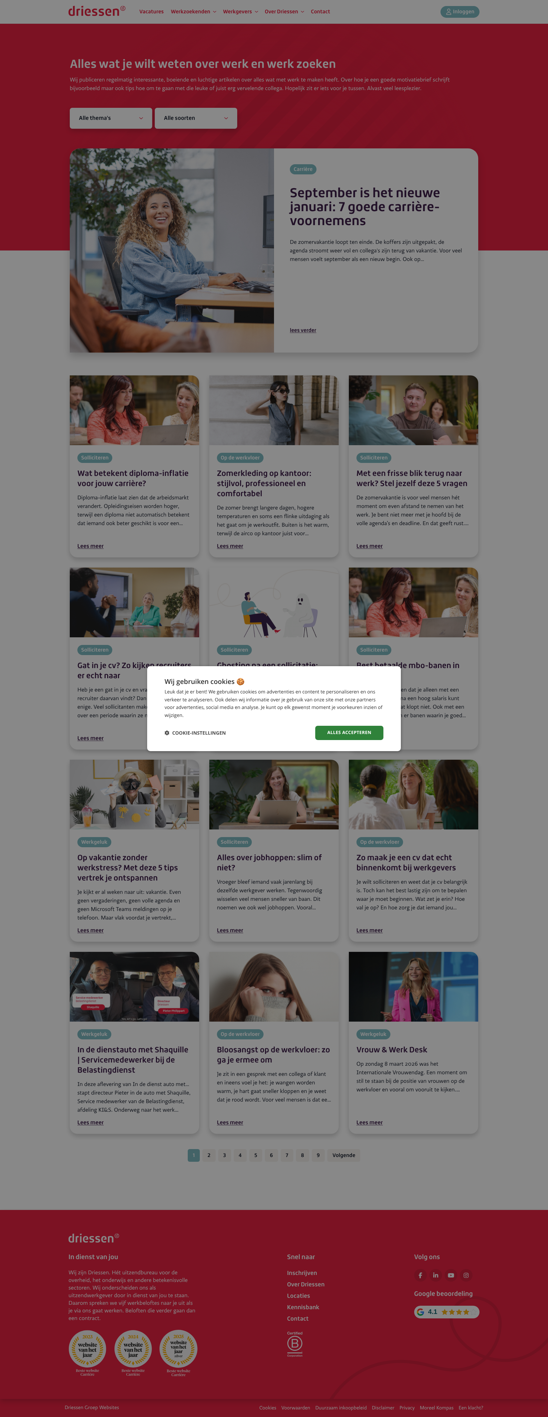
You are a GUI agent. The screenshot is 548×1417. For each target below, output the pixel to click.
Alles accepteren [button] (349, 733)
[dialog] (274, 708)
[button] (195, 733)
